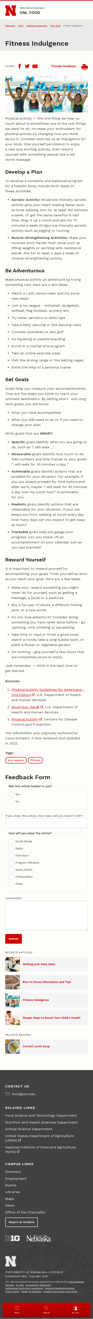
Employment (16, 1178)
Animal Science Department (28, 1129)
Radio (19, 848)
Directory (13, 1172)
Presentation (24, 876)
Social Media (23, 841)
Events (10, 1185)
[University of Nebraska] (39, 1238)
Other (19, 883)
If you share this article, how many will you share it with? (44, 815)
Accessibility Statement (38, 1285)
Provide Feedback (63, 66)
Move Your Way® (25, 707)
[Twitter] (27, 66)
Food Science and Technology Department (41, 1115)
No (17, 801)
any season (16, 760)
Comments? (13, 898)
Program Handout (27, 862)
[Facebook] (19, 66)
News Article (24, 869)
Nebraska (10, 25)
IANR (20, 25)
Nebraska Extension (32, 7)
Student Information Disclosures (60, 1291)
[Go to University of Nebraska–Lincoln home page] (10, 10)
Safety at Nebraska (31, 1291)
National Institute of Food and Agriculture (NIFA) (40, 1149)
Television (22, 855)
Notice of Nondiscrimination (60, 1288)
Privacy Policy (12, 1291)
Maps (9, 1199)
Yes (17, 794)
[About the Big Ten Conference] (12, 1238)
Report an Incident (22, 1222)
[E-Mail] (35, 66)
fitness (35, 760)
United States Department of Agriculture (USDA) (39, 1138)
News (9, 1205)
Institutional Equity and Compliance (24, 1288)
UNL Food (30, 12)
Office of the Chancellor (25, 1212)
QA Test (20, 1285)
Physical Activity (24, 719)
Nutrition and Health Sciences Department (41, 1122)
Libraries (12, 1192)
